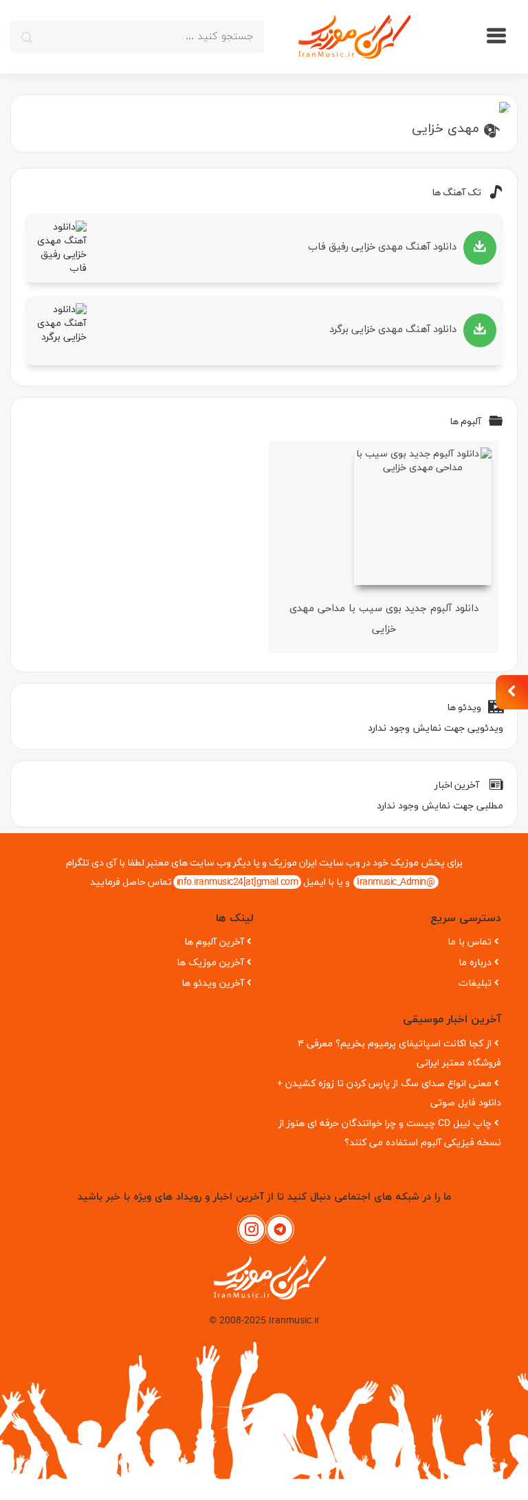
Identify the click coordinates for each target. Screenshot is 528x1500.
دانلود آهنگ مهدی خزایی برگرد (392, 329)
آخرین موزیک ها (210, 962)
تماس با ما (470, 942)
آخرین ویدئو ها (213, 983)
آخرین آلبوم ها (214, 942)
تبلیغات (475, 983)
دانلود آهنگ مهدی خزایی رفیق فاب (382, 247)
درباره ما (475, 962)
